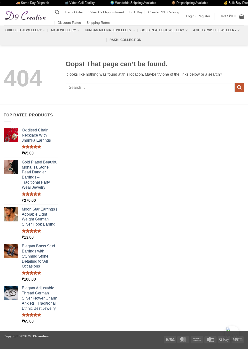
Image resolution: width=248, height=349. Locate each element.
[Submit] (239, 87)
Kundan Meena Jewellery (108, 30)
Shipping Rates (98, 22)
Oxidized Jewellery (23, 30)
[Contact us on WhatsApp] (232, 333)
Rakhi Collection (125, 40)
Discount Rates (69, 22)
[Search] (57, 12)
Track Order (74, 12)
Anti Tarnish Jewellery (215, 30)
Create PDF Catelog (163, 12)
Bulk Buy (136, 12)
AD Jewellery (63, 30)
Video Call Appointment (106, 12)
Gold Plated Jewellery (162, 30)
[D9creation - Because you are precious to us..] (26, 15)
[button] (198, 16)
